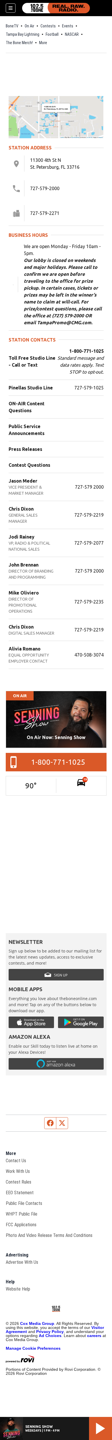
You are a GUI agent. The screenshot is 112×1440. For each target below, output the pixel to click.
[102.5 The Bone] (56, 8)
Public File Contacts (24, 1203)
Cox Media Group (37, 1323)
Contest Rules (18, 1182)
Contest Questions (29, 465)
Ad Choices (50, 1335)
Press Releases (25, 449)
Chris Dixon (21, 508)
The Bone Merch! (19, 42)
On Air (29, 26)
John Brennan (23, 564)
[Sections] (11, 8)
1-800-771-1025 (58, 762)
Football (52, 34)
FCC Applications (21, 1224)
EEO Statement (20, 1192)
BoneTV (12, 26)
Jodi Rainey (21, 536)
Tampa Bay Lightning (22, 34)
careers (94, 1335)
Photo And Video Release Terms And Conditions (49, 1235)
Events (67, 26)
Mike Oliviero (24, 592)
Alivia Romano (24, 648)
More (43, 42)
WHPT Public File (21, 1214)
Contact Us (16, 1160)
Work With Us (18, 1171)
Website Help (18, 1289)
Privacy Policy (50, 1331)
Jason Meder (23, 480)
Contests (48, 26)
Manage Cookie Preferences (33, 1348)
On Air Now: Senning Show (56, 737)
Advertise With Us (22, 1262)
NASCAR (72, 34)
